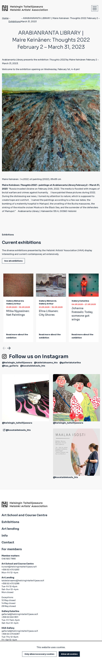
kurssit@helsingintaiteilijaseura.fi (19, 566)
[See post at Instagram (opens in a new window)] (25, 397)
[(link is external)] (3, 430)
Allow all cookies (69, 654)
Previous (4, 347)
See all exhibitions (13, 261)
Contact (8, 542)
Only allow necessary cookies (39, 654)
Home (5, 18)
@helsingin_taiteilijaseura (17, 362)
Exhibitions (14, 21)
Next (8, 347)
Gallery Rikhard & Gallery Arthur (15, 302)
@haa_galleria (10, 365)
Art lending (10, 529)
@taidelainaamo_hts (46, 362)
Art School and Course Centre (24, 515)
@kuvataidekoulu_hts (32, 365)
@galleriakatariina (70, 362)
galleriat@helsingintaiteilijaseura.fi (20, 614)
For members (12, 549)
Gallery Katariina (80, 301)
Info (5, 535)
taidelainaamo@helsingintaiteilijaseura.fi (23, 580)
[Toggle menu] (94, 8)
